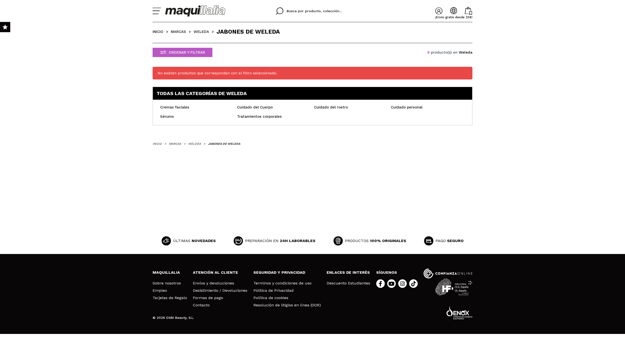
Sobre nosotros (167, 283)
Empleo (160, 290)
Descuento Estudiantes (348, 283)
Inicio (158, 31)
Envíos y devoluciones (213, 283)
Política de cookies (270, 298)
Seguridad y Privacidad (279, 272)
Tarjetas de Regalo (170, 298)
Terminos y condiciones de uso (282, 283)
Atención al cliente (215, 272)
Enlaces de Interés (348, 272)
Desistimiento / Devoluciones (220, 290)
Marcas (178, 31)
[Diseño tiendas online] (459, 312)
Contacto (201, 305)
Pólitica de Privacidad (273, 290)
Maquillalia (166, 272)
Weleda (201, 31)
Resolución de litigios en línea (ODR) (287, 305)
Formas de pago (208, 298)
